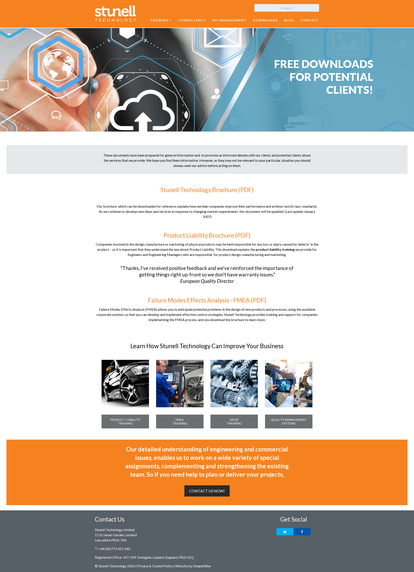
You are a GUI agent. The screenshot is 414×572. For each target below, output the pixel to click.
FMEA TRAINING (179, 421)
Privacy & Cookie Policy (155, 566)
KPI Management (229, 20)
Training (159, 20)
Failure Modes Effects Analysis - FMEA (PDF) (207, 300)
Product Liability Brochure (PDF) (207, 235)
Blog (289, 20)
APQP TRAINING (234, 421)
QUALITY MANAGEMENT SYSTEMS (289, 421)
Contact (310, 20)
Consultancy (192, 20)
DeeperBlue (202, 566)
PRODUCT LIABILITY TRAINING (125, 421)
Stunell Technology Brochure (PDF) (207, 189)
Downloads (265, 20)
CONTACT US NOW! (207, 491)
